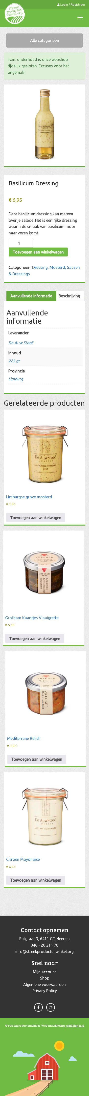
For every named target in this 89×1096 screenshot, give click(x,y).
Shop (44, 978)
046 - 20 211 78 (44, 945)
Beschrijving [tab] (69, 296)
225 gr (14, 361)
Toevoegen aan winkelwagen (38, 252)
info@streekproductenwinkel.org (44, 951)
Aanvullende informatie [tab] (31, 296)
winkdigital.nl (75, 1025)
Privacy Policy (44, 990)
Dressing (40, 267)
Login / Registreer (72, 4)
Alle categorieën (44, 40)
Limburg (15, 379)
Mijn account (44, 972)
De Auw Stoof (20, 342)
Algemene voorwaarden (44, 984)
